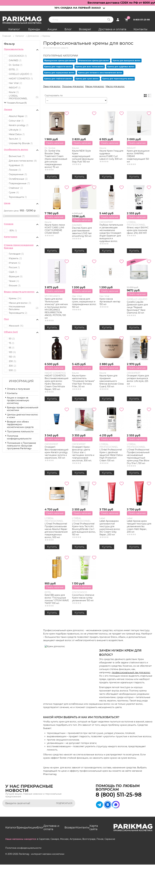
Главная (6, 36)
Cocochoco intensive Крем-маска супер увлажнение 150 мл (83, 598)
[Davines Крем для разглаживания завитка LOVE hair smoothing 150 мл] (84, 197)
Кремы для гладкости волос (58, 66)
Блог (68, 29)
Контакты (140, 29)
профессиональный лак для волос (131, 672)
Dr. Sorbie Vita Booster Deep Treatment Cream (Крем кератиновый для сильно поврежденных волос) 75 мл (56, 158)
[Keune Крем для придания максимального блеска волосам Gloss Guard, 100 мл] (111, 348)
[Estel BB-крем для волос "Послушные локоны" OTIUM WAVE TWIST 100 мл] (57, 567)
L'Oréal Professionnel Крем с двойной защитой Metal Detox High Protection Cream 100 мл (111, 455)
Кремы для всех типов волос (90, 66)
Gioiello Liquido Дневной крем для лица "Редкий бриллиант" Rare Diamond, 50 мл (137, 307)
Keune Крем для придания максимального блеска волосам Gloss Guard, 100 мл (111, 381)
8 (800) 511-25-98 (119, 794)
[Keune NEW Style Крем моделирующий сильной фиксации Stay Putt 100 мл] (84, 123)
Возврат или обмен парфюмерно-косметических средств (20, 424)
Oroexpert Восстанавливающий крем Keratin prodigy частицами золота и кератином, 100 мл (56, 452)
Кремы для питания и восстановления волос (100, 72)
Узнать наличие (55, 143)
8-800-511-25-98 (141, 19)
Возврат (85, 29)
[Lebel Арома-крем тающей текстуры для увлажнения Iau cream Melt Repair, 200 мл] (139, 493)
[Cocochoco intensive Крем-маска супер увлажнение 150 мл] (84, 567)
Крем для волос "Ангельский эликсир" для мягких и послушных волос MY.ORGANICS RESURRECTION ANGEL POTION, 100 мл (56, 308)
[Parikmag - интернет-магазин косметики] (24, 20)
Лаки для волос (52, 86)
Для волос (33, 36)
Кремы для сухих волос (87, 79)
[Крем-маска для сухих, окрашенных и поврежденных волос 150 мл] (84, 271)
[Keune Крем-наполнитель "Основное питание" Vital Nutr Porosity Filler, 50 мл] (84, 348)
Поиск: (108, 19)
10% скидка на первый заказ (77, 7)
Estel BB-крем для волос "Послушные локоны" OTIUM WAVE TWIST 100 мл (57, 599)
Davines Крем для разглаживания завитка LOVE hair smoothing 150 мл (82, 231)
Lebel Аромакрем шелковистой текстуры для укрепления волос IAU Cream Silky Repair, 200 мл (109, 528)
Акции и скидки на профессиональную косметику (18, 400)
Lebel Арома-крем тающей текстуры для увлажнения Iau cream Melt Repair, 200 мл (139, 526)
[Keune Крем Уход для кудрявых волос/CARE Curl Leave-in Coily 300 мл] (111, 123)
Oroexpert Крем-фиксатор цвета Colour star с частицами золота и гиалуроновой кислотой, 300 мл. (83, 454)
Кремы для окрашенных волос (59, 72)
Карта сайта (93, 827)
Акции (52, 29)
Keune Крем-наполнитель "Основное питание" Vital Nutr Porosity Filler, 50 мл (83, 381)
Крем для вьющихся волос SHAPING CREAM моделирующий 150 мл (138, 156)
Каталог (14, 29)
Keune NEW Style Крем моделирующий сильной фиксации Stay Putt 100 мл (83, 156)
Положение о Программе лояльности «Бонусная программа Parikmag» (21, 446)
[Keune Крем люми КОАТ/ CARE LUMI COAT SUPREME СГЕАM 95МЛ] (57, 197)
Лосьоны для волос (73, 86)
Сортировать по (54, 95)
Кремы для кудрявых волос (120, 66)
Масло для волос (115, 86)
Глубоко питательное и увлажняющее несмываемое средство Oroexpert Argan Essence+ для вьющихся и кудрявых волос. (111, 233)
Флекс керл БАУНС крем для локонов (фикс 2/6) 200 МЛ (137, 230)
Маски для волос (94, 86)
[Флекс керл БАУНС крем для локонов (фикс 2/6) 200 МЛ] (139, 197)
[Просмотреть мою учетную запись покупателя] (117, 19)
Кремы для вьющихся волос (126, 60)
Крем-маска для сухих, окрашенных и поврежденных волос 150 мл (84, 303)
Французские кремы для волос (59, 60)
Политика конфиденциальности (19, 437)
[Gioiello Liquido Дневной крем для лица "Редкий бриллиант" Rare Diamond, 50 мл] (139, 271)
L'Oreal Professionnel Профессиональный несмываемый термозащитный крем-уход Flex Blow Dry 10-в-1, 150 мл (138, 456)
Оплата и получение (18, 389)
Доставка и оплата (112, 29)
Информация (21, 381)
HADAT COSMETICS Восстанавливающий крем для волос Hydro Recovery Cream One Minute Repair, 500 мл (56, 382)
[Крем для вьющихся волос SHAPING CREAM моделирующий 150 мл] (139, 123)
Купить (52, 176)
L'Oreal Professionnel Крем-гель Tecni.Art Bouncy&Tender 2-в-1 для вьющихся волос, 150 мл (84, 529)
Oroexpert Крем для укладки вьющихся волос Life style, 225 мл (138, 379)
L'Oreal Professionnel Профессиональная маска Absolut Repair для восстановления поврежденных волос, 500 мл (56, 530)
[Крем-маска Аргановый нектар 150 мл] (111, 271)
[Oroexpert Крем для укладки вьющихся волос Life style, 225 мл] (139, 348)
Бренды (34, 29)
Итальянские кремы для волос (94, 60)
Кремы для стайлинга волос (58, 79)
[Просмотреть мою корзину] (126, 19)
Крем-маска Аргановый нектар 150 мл (109, 302)
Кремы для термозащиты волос (118, 79)
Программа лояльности (20, 431)
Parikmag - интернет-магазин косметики (41, 854)
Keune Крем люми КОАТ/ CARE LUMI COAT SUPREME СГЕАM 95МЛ (55, 228)
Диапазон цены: (11, 211)
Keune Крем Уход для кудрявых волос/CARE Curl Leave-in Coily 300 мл (111, 154)
